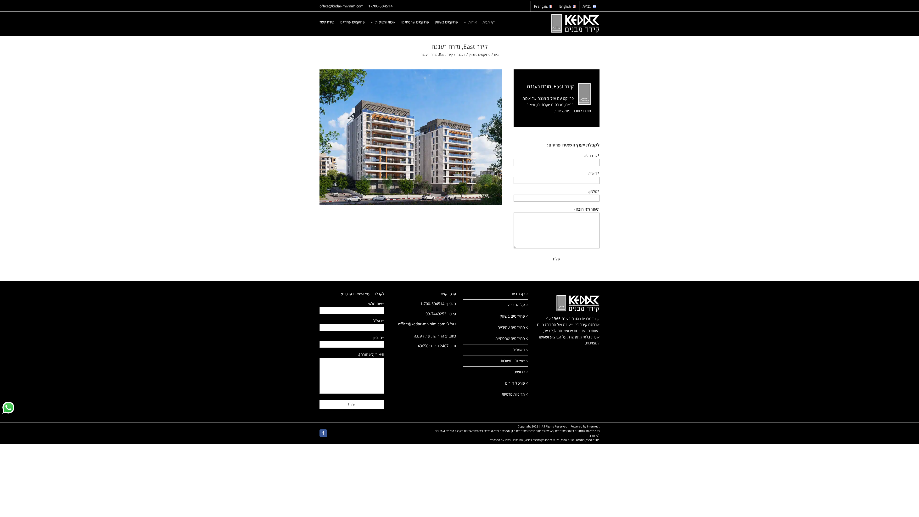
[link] (8, 408)
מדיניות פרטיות (513, 394)
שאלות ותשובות (513, 360)
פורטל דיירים (515, 383)
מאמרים (518, 349)
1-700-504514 (380, 6)
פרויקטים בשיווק (512, 316)
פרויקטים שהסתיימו (509, 338)
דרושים (519, 372)
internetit (593, 426)
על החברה (516, 305)
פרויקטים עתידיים (511, 327)
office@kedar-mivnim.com (341, 6)
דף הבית (518, 294)
